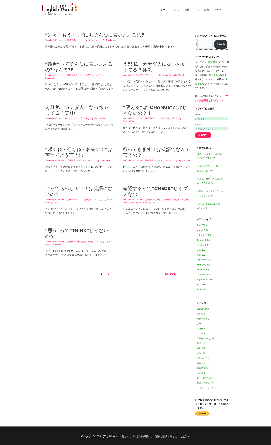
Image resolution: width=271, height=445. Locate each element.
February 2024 (204, 259)
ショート (62, 40)
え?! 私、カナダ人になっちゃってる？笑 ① (76, 110)
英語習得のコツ (74, 40)
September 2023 (205, 279)
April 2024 (202, 255)
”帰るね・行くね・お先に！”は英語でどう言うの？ (78, 152)
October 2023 (203, 274)
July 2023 (201, 284)
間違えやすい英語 (169, 118)
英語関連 (71, 160)
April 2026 (202, 225)
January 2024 (203, 264)
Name (198, 114)
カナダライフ (142, 75)
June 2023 (202, 289)
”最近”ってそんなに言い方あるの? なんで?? (79, 67)
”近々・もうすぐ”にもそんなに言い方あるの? (94, 35)
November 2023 (205, 269)
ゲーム (200, 323)
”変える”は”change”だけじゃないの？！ (155, 110)
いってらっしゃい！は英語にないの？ (79, 191)
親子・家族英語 (204, 378)
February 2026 (204, 235)
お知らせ (201, 313)
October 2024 (203, 245)
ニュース (201, 333)
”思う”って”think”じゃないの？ (77, 233)
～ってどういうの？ (92, 40)
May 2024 (202, 250)
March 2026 (203, 230)
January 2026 (203, 240)
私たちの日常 (203, 358)
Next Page (172, 273)
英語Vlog (163, 75)
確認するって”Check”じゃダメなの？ (155, 191)
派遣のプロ (202, 343)
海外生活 (201, 348)
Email (198, 124)
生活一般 (201, 353)
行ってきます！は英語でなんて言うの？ (156, 152)
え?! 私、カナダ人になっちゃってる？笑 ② (154, 67)
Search (221, 44)
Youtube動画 (51, 40)
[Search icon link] (228, 9)
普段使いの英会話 (153, 199)
